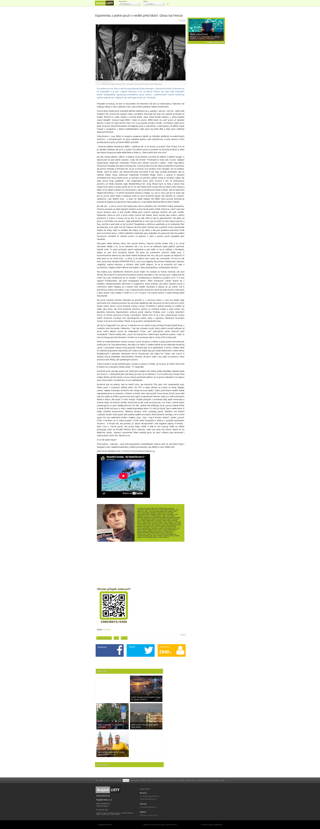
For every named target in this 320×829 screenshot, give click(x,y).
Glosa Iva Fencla (104, 638)
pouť (124, 638)
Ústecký (143, 780)
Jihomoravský (190, 780)
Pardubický (173, 780)
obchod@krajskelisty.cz (148, 807)
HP (116, 638)
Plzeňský (126, 780)
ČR (96, 780)
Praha (101, 780)
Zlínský (222, 780)
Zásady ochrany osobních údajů (153, 824)
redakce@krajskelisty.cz (148, 799)
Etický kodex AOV (171, 824)
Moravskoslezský (212, 780)
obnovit (168, 4)
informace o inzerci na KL (149, 815)
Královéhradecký (161, 780)
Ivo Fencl (107, 629)
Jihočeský (118, 780)
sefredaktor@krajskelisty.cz (149, 796)
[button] (130, 3)
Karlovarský (134, 780)
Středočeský (109, 780)
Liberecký (151, 780)
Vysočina (181, 780)
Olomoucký (201, 780)
